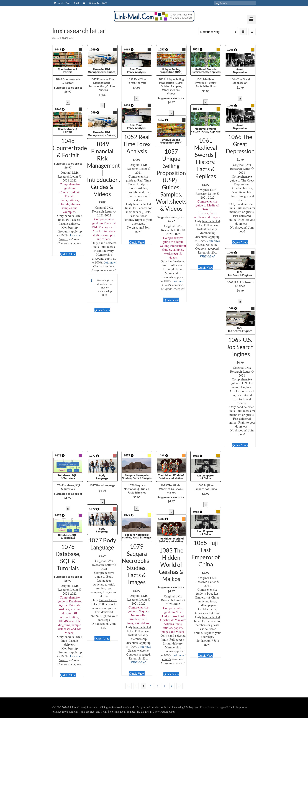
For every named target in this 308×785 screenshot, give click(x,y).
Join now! (76, 235)
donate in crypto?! (218, 707)
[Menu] (251, 19)
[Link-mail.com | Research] (154, 16)
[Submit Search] (216, 3)
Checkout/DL (68, 97)
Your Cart (99, 3)
